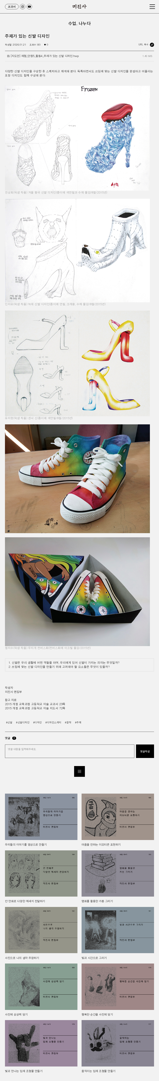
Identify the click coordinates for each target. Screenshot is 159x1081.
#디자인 (37, 722)
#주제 (78, 722)
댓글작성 (145, 751)
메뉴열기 (152, 6)
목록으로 (79, 771)
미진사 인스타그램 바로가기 (22, 6)
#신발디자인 (22, 722)
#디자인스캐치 (53, 722)
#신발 (9, 722)
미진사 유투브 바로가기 (29, 6)
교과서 (12, 6)
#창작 (68, 722)
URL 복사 (143, 45)
